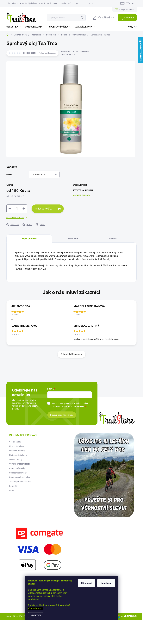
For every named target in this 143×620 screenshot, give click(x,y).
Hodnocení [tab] (73, 238)
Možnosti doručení (81, 195)
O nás (11, 490)
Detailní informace (15, 218)
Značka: (68, 54)
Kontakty (13, 486)
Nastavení (36, 615)
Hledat (82, 17)
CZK (128, 3)
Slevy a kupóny (15, 459)
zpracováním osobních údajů (75, 403)
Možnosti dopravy (49, 3)
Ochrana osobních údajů (19, 477)
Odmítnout (86, 583)
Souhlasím (106, 583)
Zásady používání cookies (20, 481)
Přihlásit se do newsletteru (61, 415)
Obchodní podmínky (18, 473)
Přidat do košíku (43, 208)
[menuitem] (14, 27)
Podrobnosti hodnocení (47, 53)
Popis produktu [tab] (29, 238)
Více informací (35, 608)
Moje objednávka (29, 3)
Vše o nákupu (12, 3)
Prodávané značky (17, 468)
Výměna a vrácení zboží (19, 464)
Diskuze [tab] (113, 238)
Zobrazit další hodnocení (71, 354)
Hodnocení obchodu (69, 3)
